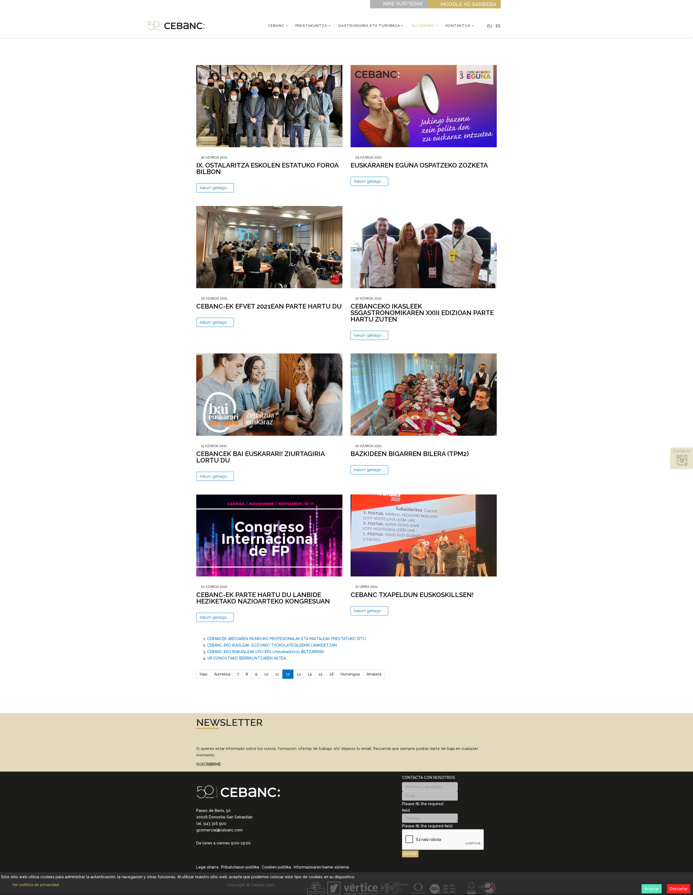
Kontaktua (458, 26)
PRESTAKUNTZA (311, 26)
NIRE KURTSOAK (403, 3)
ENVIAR (410, 854)
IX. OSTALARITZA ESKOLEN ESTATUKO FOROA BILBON (267, 168)
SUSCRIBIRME (208, 764)
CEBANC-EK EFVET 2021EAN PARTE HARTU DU (269, 306)
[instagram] (205, 850)
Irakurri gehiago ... (215, 188)
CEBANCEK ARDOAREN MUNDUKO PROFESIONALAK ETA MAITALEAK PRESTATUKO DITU (286, 639)
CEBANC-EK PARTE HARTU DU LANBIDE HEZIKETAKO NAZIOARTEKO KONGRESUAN (263, 598)
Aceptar (651, 889)
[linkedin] (198, 850)
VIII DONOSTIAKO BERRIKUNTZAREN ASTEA (246, 658)
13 (299, 674)
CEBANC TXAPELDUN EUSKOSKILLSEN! (412, 595)
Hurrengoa (350, 674)
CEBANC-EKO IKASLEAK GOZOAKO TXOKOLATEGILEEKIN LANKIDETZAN (272, 645)
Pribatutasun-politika (240, 867)
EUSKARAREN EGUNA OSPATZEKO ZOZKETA (419, 165)
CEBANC (276, 26)
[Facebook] (219, 850)
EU (489, 26)
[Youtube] (226, 850)
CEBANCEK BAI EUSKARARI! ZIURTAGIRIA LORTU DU (260, 457)
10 (266, 674)
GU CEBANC (422, 26)
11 (277, 674)
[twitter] (212, 850)
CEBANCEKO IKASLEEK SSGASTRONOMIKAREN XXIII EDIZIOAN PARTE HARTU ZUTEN (422, 312)
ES (498, 26)
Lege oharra (207, 867)
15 (321, 674)
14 (310, 674)
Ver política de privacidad (35, 885)
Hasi (203, 674)
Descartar (679, 889)
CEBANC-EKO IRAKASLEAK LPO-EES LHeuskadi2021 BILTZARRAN (265, 652)
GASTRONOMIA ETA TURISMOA (369, 26)
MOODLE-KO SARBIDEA (468, 4)
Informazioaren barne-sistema (321, 867)
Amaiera (374, 674)
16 (331, 674)
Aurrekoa (222, 674)
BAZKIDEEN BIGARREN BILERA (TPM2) (410, 454)
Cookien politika (276, 867)
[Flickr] (233, 850)
